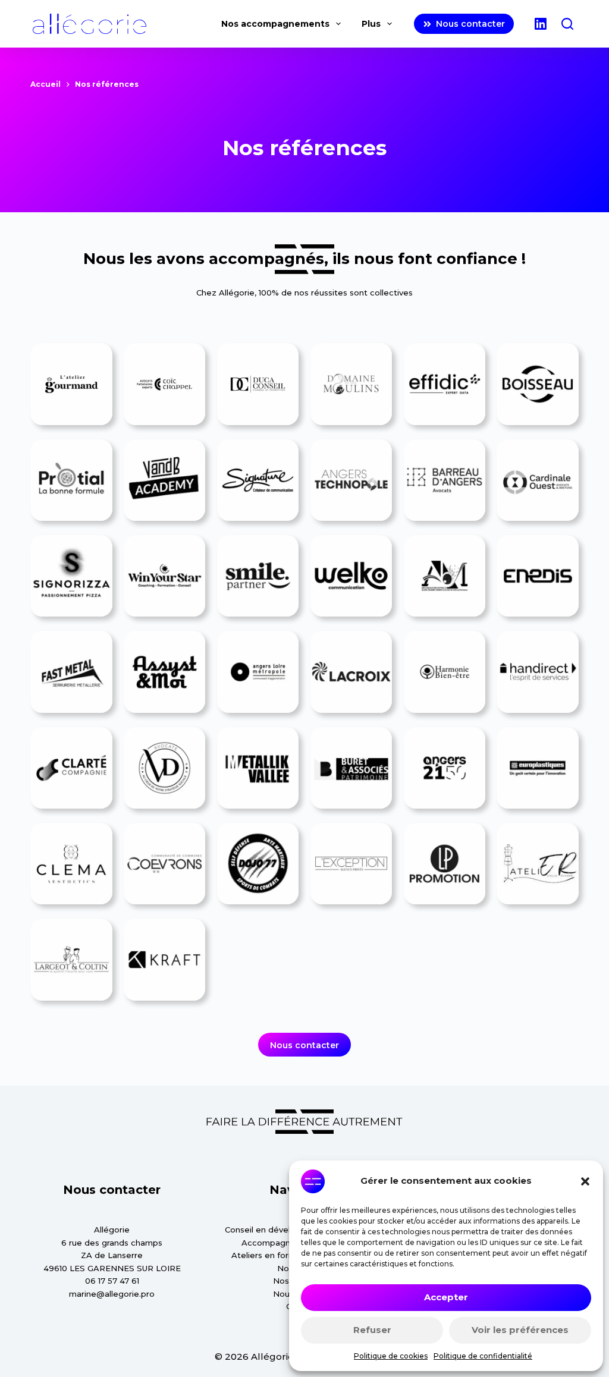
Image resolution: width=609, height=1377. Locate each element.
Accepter (446, 1297)
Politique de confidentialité (483, 1355)
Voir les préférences (520, 1329)
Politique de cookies (391, 1355)
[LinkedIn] (540, 24)
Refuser (372, 1329)
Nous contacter (470, 23)
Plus (371, 23)
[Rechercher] (567, 24)
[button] (585, 1181)
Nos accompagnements (275, 23)
